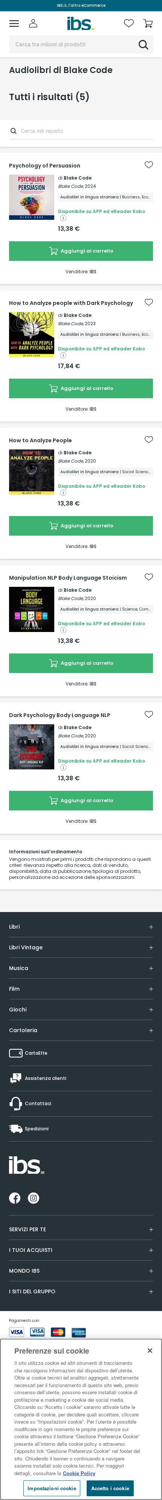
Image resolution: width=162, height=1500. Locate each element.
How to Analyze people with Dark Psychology (71, 303)
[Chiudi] (150, 1350)
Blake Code (78, 178)
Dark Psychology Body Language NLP (59, 715)
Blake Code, (71, 186)
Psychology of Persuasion (44, 165)
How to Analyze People (40, 440)
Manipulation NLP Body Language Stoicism (68, 578)
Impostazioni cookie (52, 1488)
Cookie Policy (79, 1473)
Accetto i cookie (110, 1488)
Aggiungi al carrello (86, 250)
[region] (81, 1419)
